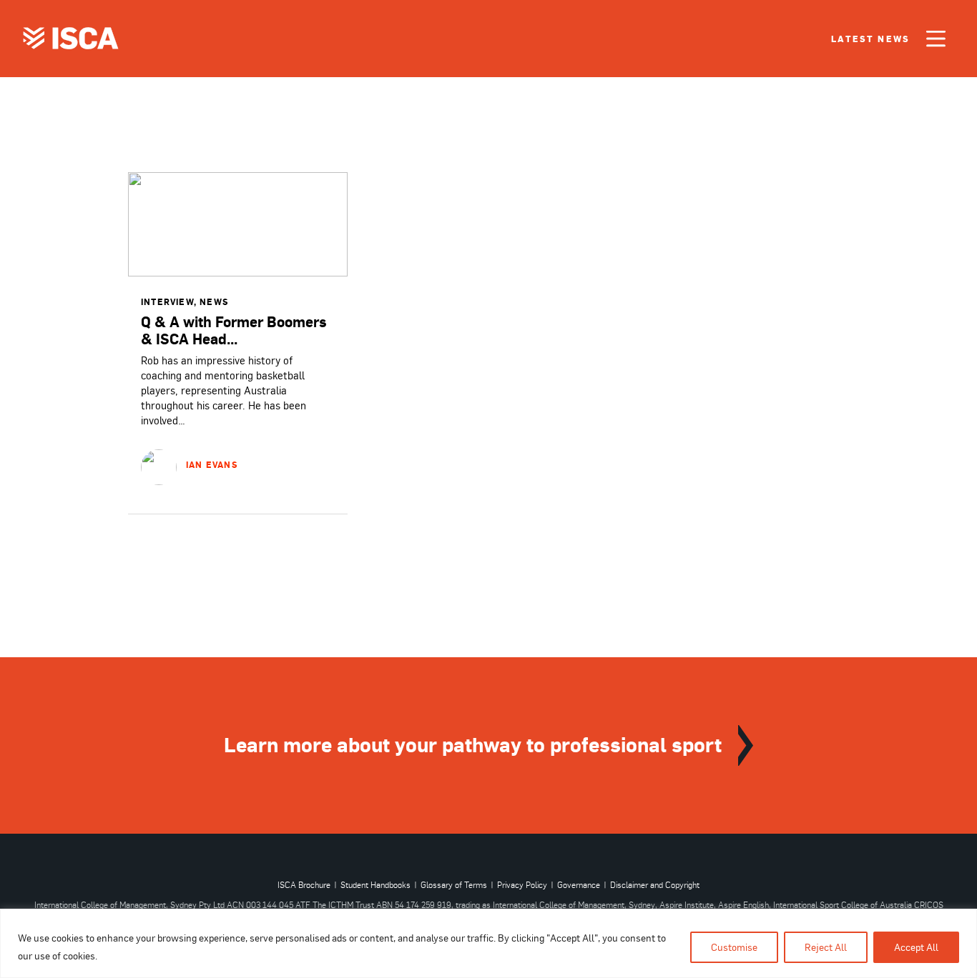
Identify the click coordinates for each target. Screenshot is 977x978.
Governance (578, 884)
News (214, 301)
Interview (167, 301)
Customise (734, 947)
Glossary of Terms (454, 884)
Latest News (870, 39)
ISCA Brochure (304, 884)
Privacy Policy (522, 884)
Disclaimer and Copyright (654, 884)
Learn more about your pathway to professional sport (473, 744)
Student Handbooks (375, 884)
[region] (488, 943)
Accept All (916, 947)
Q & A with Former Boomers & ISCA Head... (234, 329)
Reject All (826, 947)
